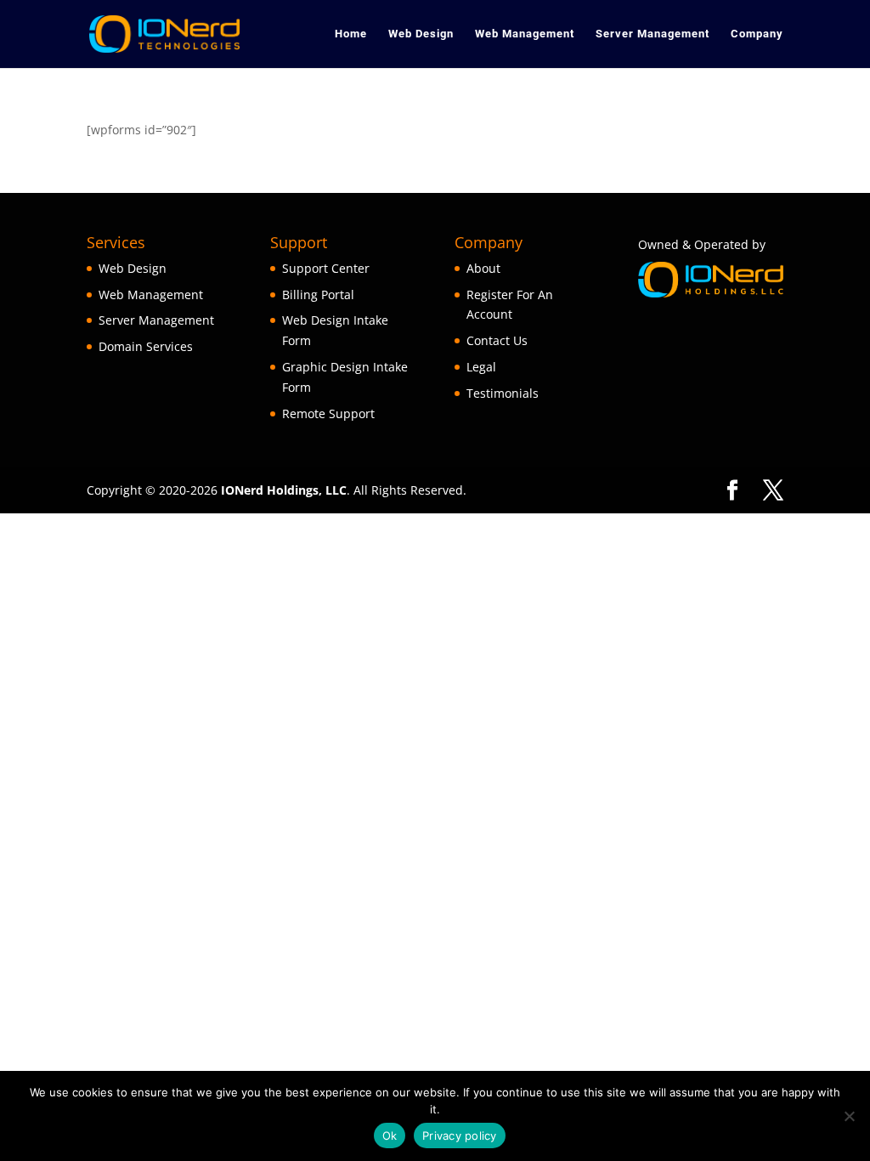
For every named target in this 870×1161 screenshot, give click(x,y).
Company (757, 34)
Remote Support (328, 413)
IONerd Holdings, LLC (284, 490)
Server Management (652, 34)
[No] (848, 1115)
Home (351, 34)
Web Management (524, 34)
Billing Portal (318, 294)
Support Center (326, 268)
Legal (481, 367)
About (483, 268)
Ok (390, 1135)
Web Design (421, 34)
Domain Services (146, 346)
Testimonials (502, 393)
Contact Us (497, 340)
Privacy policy (459, 1135)
